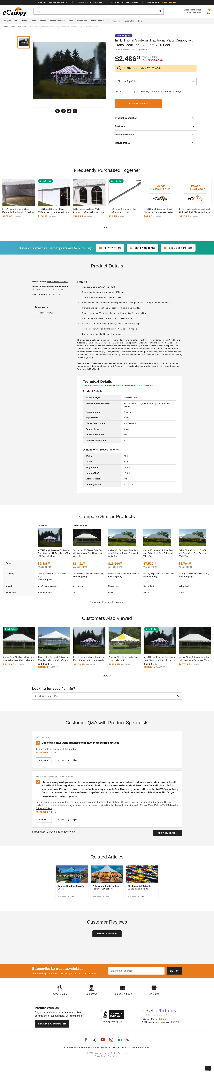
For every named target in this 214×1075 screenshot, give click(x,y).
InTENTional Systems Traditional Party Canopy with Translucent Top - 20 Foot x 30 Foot (89, 658)
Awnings (24, 21)
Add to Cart (138, 103)
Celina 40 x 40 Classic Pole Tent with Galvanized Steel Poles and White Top (158, 553)
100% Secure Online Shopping (125, 2)
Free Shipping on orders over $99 (53, 2)
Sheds (70, 21)
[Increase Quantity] (134, 91)
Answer (43, 760)
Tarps (33, 21)
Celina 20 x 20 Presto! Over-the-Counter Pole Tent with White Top (54, 658)
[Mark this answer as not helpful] (75, 760)
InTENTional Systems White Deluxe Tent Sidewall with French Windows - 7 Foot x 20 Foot (89, 210)
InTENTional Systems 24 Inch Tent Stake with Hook (122, 210)
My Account (117, 21)
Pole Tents (21, 27)
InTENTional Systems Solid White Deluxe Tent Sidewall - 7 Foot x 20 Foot (52, 210)
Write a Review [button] (122, 49)
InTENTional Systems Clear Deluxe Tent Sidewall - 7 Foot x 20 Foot (17, 210)
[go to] (18, 192)
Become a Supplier (52, 1023)
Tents (16, 21)
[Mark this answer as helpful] (68, 760)
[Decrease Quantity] (127, 91)
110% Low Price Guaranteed (89, 2)
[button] (142, 248)
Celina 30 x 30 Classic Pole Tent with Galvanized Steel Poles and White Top (193, 553)
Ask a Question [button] (139, 49)
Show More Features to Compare (107, 602)
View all (107, 227)
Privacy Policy (113, 1056)
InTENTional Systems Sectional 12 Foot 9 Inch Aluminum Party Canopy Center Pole (194, 210)
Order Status (130, 21)
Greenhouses (81, 21)
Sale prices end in (161, 2)
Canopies (7, 21)
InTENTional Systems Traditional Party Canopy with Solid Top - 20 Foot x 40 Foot (159, 658)
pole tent (96, 340)
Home (5, 27)
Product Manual (46, 313)
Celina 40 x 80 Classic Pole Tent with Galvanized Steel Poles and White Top (123, 553)
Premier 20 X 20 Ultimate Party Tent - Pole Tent (123, 658)
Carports (42, 21)
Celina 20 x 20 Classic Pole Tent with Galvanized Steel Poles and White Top (87, 553)
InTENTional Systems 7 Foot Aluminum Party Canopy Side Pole (158, 210)
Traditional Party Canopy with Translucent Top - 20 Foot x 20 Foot (54, 553)
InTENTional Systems (57, 281)
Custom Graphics (97, 21)
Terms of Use (100, 1056)
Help (140, 21)
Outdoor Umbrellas (57, 21)
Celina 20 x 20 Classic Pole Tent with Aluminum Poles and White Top (194, 658)
